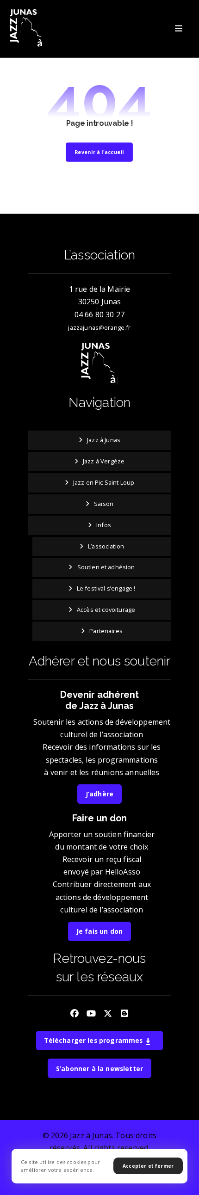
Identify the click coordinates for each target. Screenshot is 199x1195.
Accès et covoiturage (106, 609)
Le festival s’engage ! (106, 588)
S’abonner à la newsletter (99, 1068)
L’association (106, 546)
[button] (178, 28)
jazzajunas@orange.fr (99, 327)
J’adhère (99, 793)
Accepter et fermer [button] (148, 1166)
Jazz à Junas (103, 440)
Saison (103, 503)
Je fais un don (99, 931)
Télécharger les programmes (94, 1040)
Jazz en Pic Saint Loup (104, 482)
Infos (103, 525)
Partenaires (106, 631)
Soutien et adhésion (106, 567)
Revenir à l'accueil (99, 151)
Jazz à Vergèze (103, 461)
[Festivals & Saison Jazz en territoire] (27, 28)
